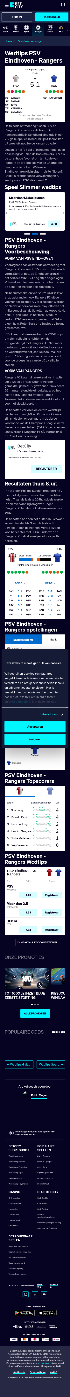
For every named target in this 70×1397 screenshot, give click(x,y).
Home (8, 41)
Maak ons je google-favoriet (39, 942)
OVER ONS (40, 1285)
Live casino (13, 1209)
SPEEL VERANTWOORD (25, 1134)
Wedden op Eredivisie (18, 1167)
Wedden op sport (16, 1156)
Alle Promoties (35, 1013)
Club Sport (42, 1203)
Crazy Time (42, 1167)
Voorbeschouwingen (30, 41)
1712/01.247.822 (45, 1363)
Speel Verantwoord (17, 1262)
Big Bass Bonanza (44, 1178)
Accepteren (35, 726)
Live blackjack (14, 1220)
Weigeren (35, 739)
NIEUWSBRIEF (27, 1285)
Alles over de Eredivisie (47, 1228)
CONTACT (13, 1285)
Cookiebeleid (19, 1372)
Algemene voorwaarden (19, 1246)
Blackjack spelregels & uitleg (49, 1222)
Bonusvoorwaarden (17, 1257)
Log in (17, 17)
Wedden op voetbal (17, 1161)
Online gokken (15, 1203)
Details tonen (48, 714)
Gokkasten (13, 1225)
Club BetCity (42, 1198)
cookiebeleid (21, 701)
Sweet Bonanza (43, 1156)
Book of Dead (43, 1183)
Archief (53, 1372)
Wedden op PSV (16, 1178)
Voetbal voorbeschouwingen (46, 1216)
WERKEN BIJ (54, 1285)
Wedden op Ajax (16, 1172)
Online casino (14, 1198)
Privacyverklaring (38, 1372)
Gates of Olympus (44, 1161)
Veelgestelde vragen (17, 1274)
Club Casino (42, 1209)
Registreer (52, 17)
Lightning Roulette (45, 1172)
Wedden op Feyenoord (18, 1183)
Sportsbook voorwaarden (20, 1251)
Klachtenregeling (16, 1268)
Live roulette (14, 1214)
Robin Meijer (39, 1095)
